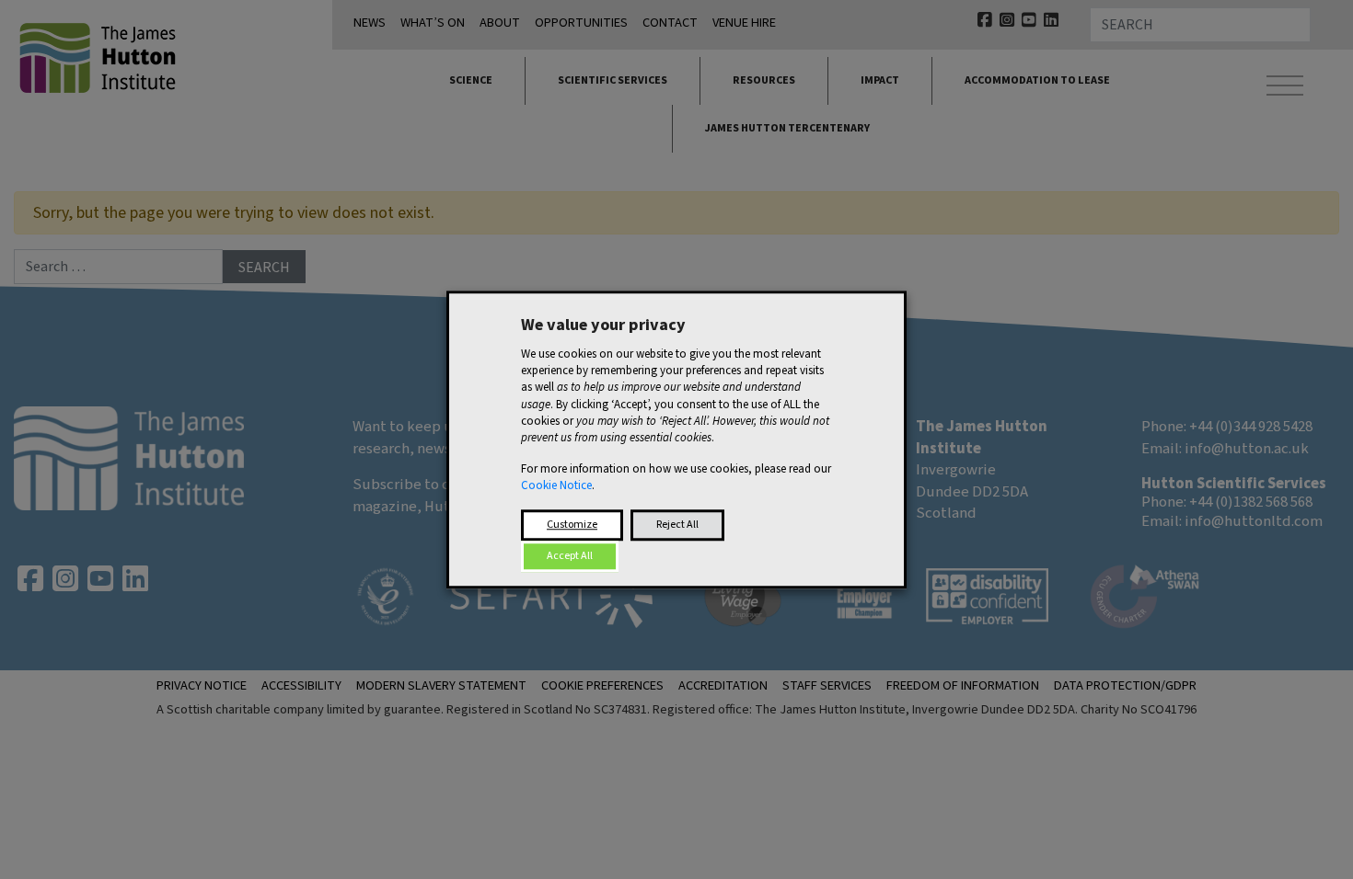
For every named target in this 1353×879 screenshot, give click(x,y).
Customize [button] (572, 524)
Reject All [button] (677, 524)
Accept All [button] (570, 556)
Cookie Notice (556, 486)
